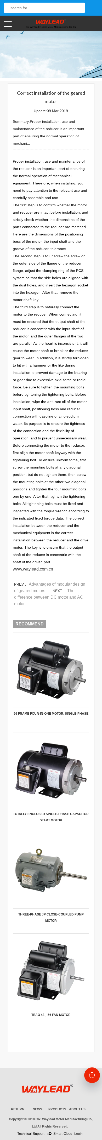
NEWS (37, 1109)
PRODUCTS (57, 1109)
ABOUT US (77, 1109)
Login (78, 1134)
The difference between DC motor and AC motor (48, 597)
